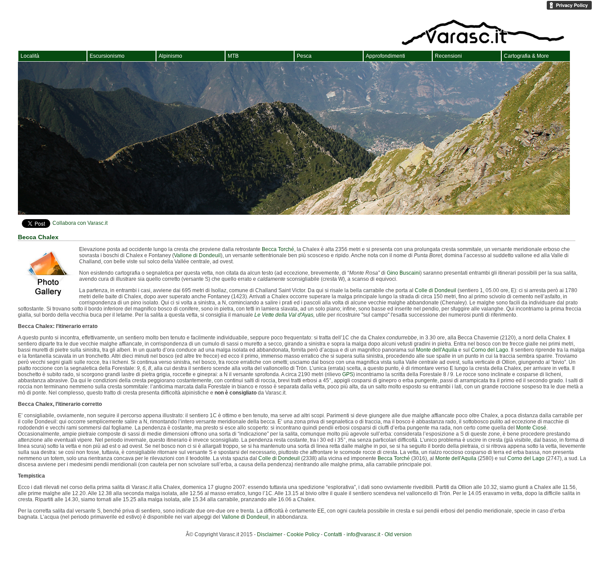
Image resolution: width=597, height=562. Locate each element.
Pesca (304, 56)
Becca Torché (278, 249)
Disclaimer (269, 534)
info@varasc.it (363, 534)
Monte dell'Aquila (436, 350)
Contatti (333, 534)
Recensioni (448, 56)
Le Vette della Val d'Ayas (283, 315)
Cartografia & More (526, 56)
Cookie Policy (303, 534)
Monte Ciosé (531, 428)
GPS (347, 374)
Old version (398, 534)
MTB (233, 56)
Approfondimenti (385, 56)
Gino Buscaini (403, 273)
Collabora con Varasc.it (80, 223)
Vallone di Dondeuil (197, 255)
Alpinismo (170, 56)
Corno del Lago (489, 350)
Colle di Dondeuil (435, 290)
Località (30, 56)
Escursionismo (107, 56)
